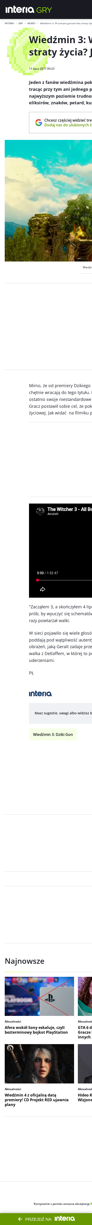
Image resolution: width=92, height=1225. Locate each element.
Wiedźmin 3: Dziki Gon (53, 734)
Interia (9, 23)
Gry (20, 23)
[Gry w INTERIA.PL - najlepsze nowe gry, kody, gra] (44, 9)
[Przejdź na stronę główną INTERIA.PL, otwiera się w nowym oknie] (20, 9)
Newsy (31, 23)
